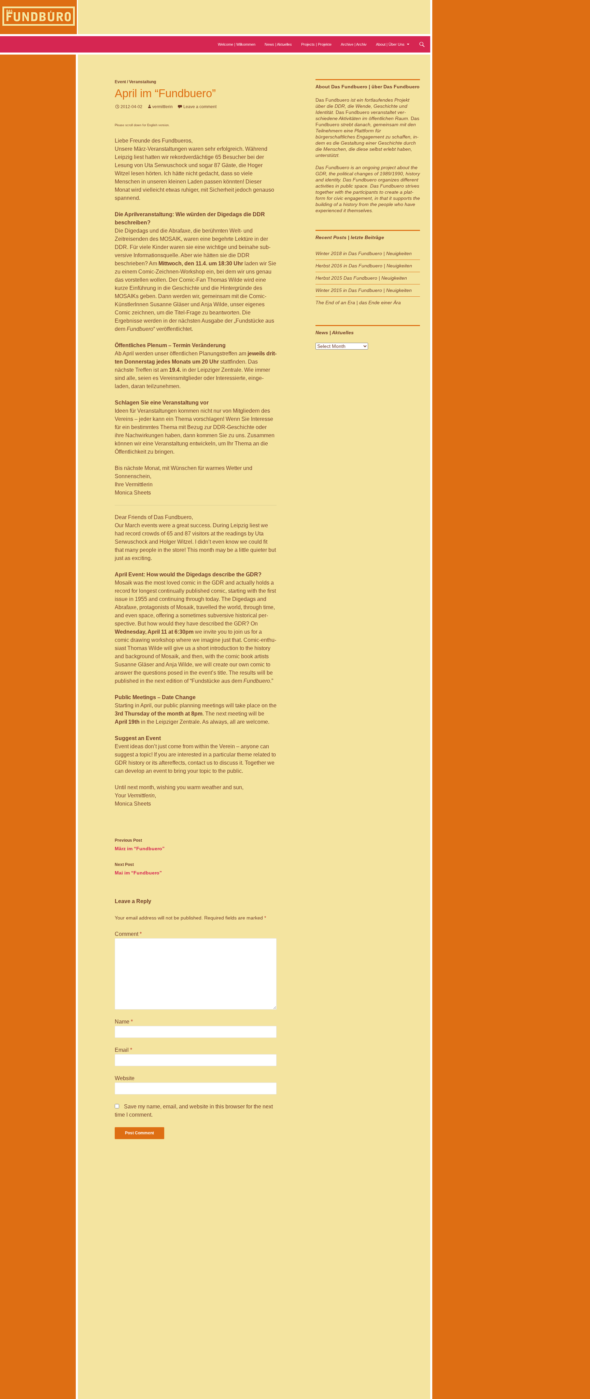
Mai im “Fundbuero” (138, 868)
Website (125, 1078)
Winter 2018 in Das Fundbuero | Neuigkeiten (363, 253)
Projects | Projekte (316, 44)
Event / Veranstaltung (135, 81)
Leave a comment (199, 106)
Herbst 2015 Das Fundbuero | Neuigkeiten (361, 278)
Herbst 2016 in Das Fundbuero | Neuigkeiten (363, 265)
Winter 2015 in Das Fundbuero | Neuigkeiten (363, 290)
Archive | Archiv (354, 44)
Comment (128, 934)
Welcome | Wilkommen (236, 44)
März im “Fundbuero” (140, 844)
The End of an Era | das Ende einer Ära (358, 302)
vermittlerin (162, 106)
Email (123, 1050)
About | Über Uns (390, 44)
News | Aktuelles (278, 44)
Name (124, 1022)
